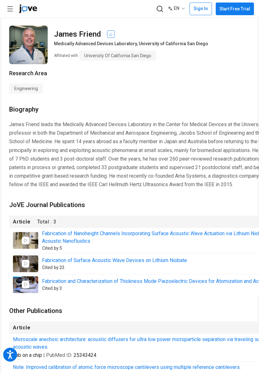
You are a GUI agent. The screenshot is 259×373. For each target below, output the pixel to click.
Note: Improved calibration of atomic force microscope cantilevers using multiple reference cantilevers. (127, 367)
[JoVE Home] (28, 8)
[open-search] (159, 9)
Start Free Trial (235, 8)
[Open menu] (10, 9)
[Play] (25, 240)
